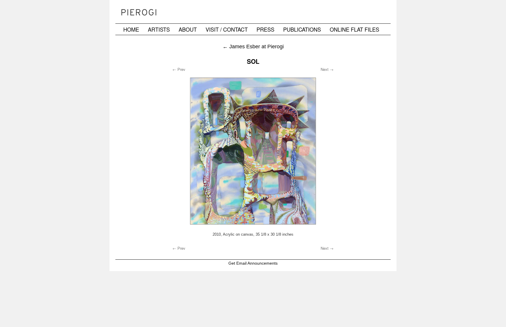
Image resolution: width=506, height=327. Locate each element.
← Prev (178, 69)
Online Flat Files (354, 29)
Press (265, 29)
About (188, 29)
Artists (159, 29)
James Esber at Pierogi (253, 46)
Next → (327, 69)
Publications (302, 29)
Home (131, 29)
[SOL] (253, 151)
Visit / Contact (227, 29)
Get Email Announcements (253, 263)
